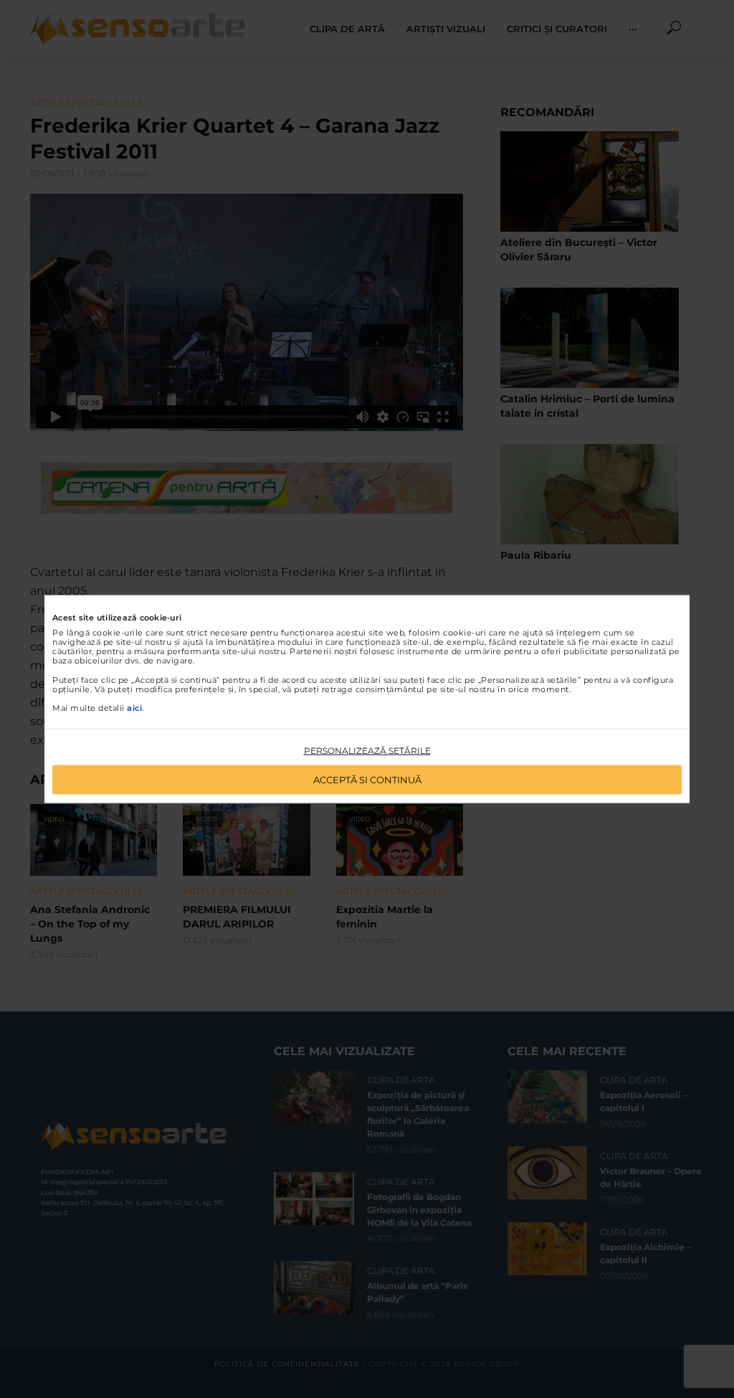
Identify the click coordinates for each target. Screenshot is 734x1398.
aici (134, 708)
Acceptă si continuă (367, 779)
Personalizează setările (367, 750)
